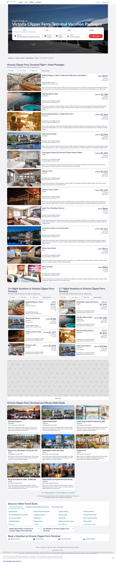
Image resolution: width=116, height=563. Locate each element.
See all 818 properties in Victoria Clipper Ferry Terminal (58, 492)
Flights (31, 2)
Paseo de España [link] (63, 514)
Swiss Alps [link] (36, 524)
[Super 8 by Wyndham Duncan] (75, 215)
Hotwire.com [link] (11, 57)
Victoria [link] (36, 57)
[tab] (24, 30)
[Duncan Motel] (75, 273)
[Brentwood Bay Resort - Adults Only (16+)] (75, 121)
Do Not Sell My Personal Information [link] (65, 547)
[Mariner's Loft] (75, 178)
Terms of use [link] (43, 547)
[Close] (113, 558)
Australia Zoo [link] (62, 518)
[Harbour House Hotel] (75, 196)
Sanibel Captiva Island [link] (39, 514)
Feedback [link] (76, 547)
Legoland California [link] (64, 511)
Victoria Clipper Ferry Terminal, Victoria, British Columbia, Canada (29, 36)
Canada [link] (22, 57)
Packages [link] (17, 57)
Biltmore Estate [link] (87, 521)
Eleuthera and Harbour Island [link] (66, 521)
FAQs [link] (54, 547)
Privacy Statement (7, 561)
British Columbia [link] (29, 57)
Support (98, 2)
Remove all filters (46, 70)
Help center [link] (49, 547)
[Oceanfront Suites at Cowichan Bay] (75, 235)
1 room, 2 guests (75, 36)
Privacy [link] (37, 547)
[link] (20, 539)
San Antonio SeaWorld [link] (15, 518)
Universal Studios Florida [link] (89, 514)
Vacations (38, 2)
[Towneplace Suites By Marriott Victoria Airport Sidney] (75, 159)
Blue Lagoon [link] (12, 524)
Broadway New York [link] (88, 511)
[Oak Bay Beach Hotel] (75, 101)
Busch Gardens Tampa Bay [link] (90, 518)
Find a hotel (95, 36)
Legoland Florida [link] (13, 511)
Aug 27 (61, 36)
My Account (105, 2)
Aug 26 (49, 36)
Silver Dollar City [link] (63, 524)
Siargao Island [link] (37, 518)
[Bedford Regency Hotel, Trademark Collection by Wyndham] (75, 82)
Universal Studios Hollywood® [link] (42, 511)
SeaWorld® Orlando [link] (14, 521)
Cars (26, 2)
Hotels (21, 2)
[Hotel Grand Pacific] (75, 141)
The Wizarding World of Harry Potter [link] (18, 514)
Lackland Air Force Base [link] (89, 524)
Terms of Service (17, 561)
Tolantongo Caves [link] (38, 521)
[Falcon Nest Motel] (75, 255)
